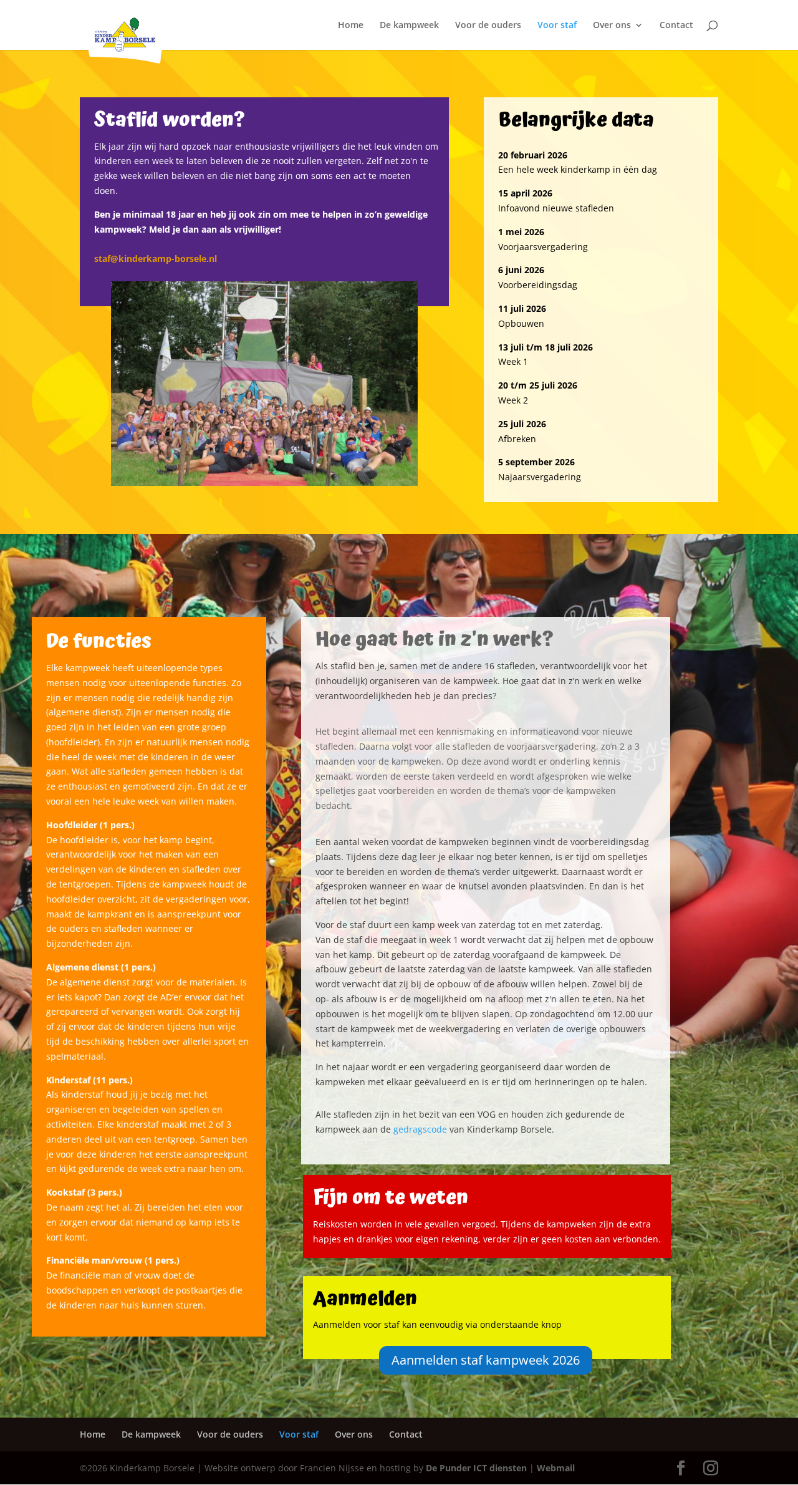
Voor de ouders (488, 26)
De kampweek (409, 26)
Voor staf (557, 26)
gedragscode (420, 1129)
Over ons (612, 26)
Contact (676, 26)
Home (350, 26)
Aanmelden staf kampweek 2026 (486, 1360)
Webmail (556, 1468)
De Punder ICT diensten (476, 1468)
